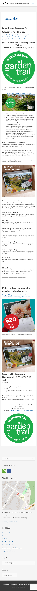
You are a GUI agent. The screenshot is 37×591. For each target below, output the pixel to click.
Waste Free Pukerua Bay (8, 542)
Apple (20, 548)
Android (16, 548)
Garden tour (15, 39)
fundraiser (8, 39)
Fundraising (23, 35)
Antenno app (9, 548)
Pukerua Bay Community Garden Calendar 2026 (16, 289)
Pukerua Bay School (7, 536)
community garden (19, 297)
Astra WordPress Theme (18, 587)
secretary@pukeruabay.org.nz (9, 522)
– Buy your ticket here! (18, 93)
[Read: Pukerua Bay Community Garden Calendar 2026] (18, 315)
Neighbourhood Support (8, 551)
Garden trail (22, 39)
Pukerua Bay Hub (6, 533)
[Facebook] (9, 471)
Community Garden (25, 295)
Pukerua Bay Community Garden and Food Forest (17, 36)
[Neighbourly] (4, 471)
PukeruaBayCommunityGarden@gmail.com (21, 410)
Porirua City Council (7, 545)
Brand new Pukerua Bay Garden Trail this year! (15, 30)
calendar (24, 37)
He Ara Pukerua (6, 539)
